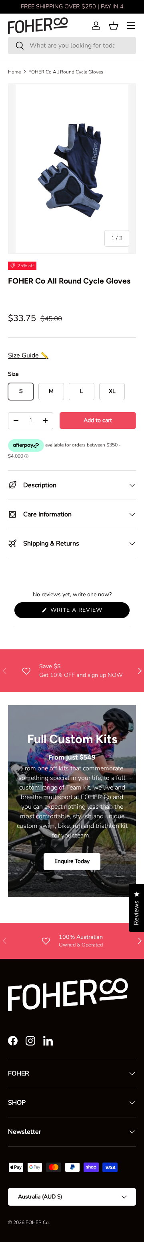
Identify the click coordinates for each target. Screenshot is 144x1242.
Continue (38, 639)
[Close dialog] (136, 575)
